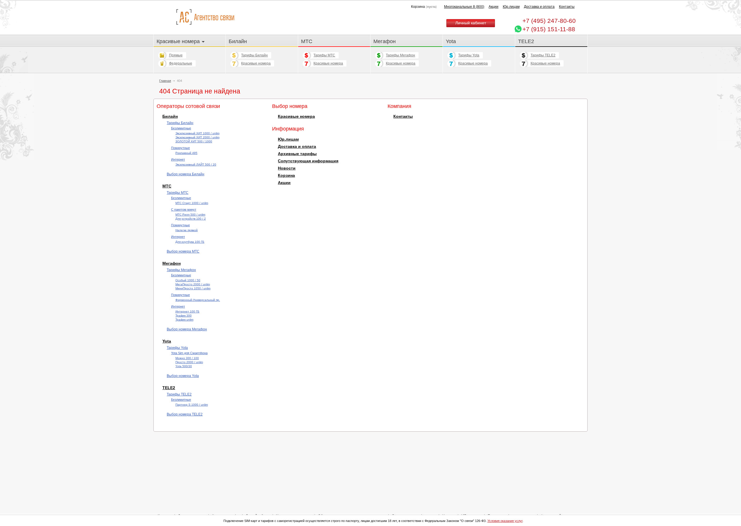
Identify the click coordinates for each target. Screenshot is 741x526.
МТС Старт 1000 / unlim (191, 203)
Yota (451, 41)
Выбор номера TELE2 (185, 414)
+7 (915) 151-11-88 (548, 29)
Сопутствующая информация (308, 161)
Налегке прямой (186, 230)
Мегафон (384, 41)
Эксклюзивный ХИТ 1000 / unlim (197, 133)
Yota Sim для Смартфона (189, 353)
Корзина (286, 175)
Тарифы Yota (468, 55)
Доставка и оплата (539, 6)
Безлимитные (181, 128)
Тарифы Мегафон (400, 55)
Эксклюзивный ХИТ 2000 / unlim (197, 137)
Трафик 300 (183, 315)
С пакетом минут (183, 209)
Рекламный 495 (186, 153)
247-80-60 (549, 20)
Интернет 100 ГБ (187, 311)
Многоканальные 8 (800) (464, 6)
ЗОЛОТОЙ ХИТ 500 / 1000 (193, 141)
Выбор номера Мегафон (187, 329)
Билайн (238, 41)
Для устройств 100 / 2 (190, 218)
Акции (493, 6)
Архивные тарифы (297, 154)
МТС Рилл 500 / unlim (190, 214)
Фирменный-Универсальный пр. (197, 299)
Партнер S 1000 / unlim (191, 404)
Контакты (567, 6)
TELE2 (526, 41)
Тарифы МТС (324, 55)
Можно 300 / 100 (187, 358)
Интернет (178, 159)
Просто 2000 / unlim (189, 362)
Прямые (176, 55)
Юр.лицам (511, 6)
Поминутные (180, 148)
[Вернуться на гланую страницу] (205, 17)
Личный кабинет (470, 23)
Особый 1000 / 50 (187, 280)
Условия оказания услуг (504, 521)
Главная (165, 80)
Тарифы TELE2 (543, 55)
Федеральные (180, 63)
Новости (287, 168)
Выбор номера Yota (183, 376)
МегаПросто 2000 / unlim (192, 284)
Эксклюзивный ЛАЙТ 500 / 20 (195, 164)
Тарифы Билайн (254, 55)
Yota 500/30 (183, 366)
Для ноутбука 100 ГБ (189, 241)
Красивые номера (179, 41)
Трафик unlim (184, 319)
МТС (306, 41)
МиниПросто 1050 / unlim (192, 288)
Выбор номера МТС (183, 251)
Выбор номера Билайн (185, 174)
